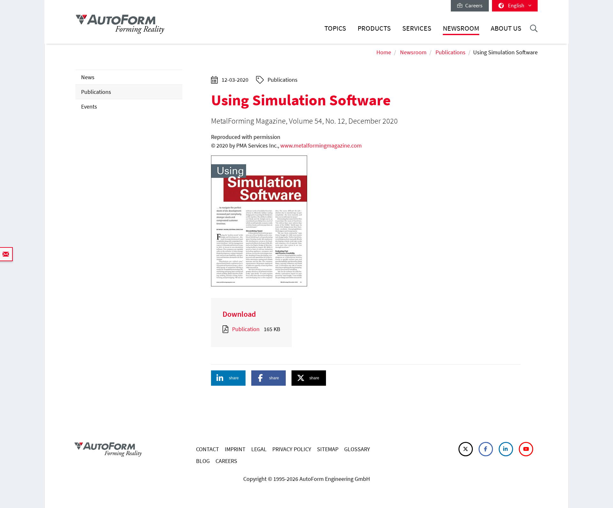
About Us (506, 28)
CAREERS (226, 461)
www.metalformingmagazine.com (321, 145)
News (88, 77)
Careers (472, 5)
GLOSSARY (357, 449)
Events (89, 106)
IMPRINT (235, 449)
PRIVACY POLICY (291, 449)
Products (374, 28)
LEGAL (259, 449)
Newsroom (461, 28)
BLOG (203, 461)
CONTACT (207, 449)
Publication (246, 329)
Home (383, 52)
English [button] (516, 5)
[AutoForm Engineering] (120, 24)
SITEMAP (327, 449)
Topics (335, 28)
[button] (228, 378)
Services (416, 28)
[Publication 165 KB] (227, 329)
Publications (450, 52)
